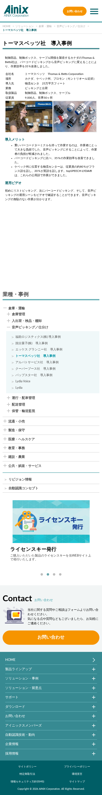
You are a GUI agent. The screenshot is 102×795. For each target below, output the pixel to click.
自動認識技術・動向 (20, 735)
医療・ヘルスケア (21, 439)
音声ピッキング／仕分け (30, 327)
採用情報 (12, 753)
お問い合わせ (75, 11)
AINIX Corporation (49, 789)
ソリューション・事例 (21, 678)
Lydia (18, 387)
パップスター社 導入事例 (33, 375)
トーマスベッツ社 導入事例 (35, 355)
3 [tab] (54, 574)
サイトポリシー (27, 766)
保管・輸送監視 (23, 411)
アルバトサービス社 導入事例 (37, 362)
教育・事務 (16, 448)
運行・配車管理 (23, 398)
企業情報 (12, 744)
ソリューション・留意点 (23, 688)
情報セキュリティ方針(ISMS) (27, 781)
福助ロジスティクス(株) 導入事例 (38, 336)
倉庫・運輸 (16, 308)
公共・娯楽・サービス (25, 466)
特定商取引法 (27, 774)
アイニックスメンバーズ (23, 725)
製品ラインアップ (18, 669)
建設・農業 (16, 457)
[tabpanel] (51, 531)
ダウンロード (15, 706)
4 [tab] (60, 574)
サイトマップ (77, 781)
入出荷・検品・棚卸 (27, 321)
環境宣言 (77, 774)
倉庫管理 (18, 314)
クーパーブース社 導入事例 (35, 368)
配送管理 (18, 404)
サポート (12, 697)
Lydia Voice (22, 381)
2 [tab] (48, 574)
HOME (10, 660)
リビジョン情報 (20, 479)
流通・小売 (16, 421)
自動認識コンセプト (23, 488)
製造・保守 (16, 430)
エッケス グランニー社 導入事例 (38, 349)
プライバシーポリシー (77, 766)
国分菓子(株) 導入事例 (31, 343)
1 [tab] (41, 574)
